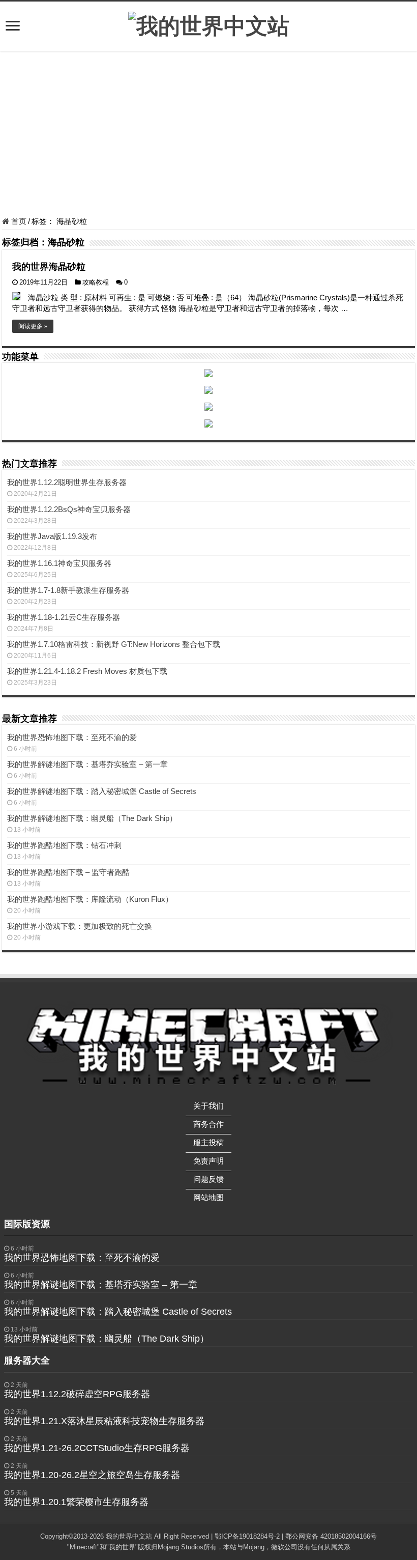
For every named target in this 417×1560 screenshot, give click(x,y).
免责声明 (208, 1160)
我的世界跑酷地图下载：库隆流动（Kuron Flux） (90, 899)
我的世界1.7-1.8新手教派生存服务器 (68, 590)
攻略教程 (95, 282)
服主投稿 (208, 1142)
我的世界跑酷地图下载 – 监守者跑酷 (68, 872)
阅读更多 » (32, 326)
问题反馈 (208, 1179)
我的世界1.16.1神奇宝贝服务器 (59, 563)
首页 (17, 221)
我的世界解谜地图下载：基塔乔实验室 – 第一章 (87, 764)
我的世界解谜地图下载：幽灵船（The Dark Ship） (92, 818)
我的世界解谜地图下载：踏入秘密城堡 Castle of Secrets (101, 791)
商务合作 (208, 1124)
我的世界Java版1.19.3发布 (52, 536)
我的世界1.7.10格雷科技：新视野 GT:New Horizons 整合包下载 (113, 644)
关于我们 (208, 1105)
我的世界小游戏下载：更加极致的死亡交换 (79, 926)
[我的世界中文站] (208, 24)
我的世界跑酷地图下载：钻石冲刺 (64, 845)
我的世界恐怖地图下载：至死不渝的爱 (72, 737)
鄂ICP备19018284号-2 (247, 1536)
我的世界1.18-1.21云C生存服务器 (63, 617)
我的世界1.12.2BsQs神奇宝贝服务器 (69, 509)
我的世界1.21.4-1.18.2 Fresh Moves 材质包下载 (87, 671)
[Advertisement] (208, 135)
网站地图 (208, 1197)
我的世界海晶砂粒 (48, 267)
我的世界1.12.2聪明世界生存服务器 (67, 482)
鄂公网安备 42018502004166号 (331, 1536)
